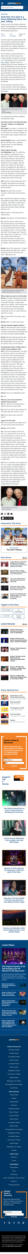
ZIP (4, 763)
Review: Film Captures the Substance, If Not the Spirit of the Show (14, 870)
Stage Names (14, 1167)
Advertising (14, 1174)
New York (14, 1157)
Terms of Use (18, 1246)
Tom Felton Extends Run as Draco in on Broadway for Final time (14, 810)
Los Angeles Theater (14, 1057)
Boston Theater (14, 1060)
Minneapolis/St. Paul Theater (14, 1084)
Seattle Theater (14, 1077)
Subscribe (14, 766)
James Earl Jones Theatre (17, 722)
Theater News (14, 1095)
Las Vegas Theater (14, 1063)
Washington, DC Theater (14, 1081)
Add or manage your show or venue (14, 1178)
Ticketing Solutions (14, 1185)
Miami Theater (14, 1067)
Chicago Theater (14, 1053)
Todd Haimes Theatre (16, 710)
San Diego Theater (14, 1136)
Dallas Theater (14, 1119)
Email (5, 758)
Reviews (14, 1098)
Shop (14, 1171)
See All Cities (14, 1088)
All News (14, 1150)
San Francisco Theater (14, 1074)
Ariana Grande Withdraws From (14, 840)
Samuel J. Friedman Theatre (18, 699)
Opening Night (14, 1102)
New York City (14, 548)
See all (24, 558)
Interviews (4, 14)
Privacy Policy (10, 1246)
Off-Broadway (13, 35)
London (14, 1160)
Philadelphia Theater (14, 1070)
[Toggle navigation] (1, 3)
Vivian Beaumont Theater (17, 716)
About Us (14, 1181)
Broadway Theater (14, 1050)
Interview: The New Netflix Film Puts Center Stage (14, 900)
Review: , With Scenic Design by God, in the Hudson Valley (14, 930)
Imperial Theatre (15, 704)
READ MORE (20, 777)
